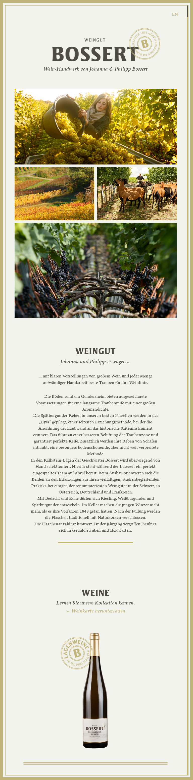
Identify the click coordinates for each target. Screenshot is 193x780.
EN (175, 15)
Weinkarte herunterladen (95, 611)
